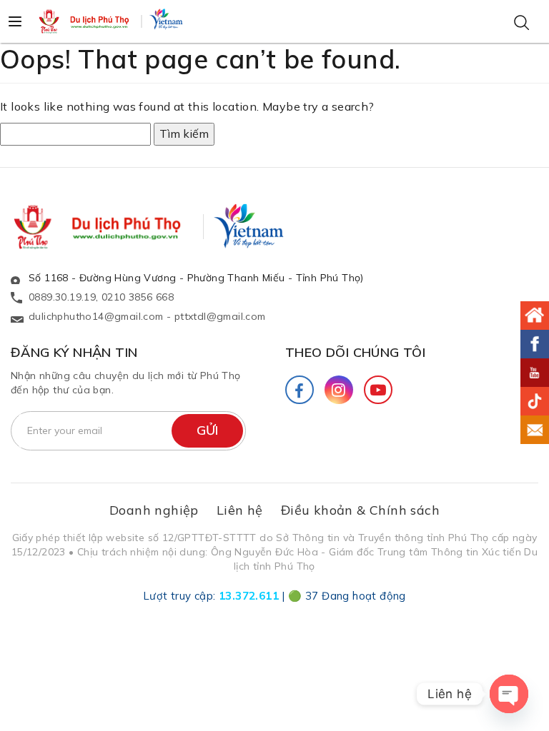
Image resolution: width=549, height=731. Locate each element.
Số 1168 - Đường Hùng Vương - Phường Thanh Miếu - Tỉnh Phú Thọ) (196, 277)
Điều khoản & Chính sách (360, 510)
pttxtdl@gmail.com (220, 316)
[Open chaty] (509, 694)
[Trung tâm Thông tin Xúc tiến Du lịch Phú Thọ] (85, 21)
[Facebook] (299, 389)
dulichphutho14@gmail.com (96, 316)
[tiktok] (534, 401)
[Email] (534, 429)
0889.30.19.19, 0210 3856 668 (101, 297)
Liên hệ (240, 510)
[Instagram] (339, 389)
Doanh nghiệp (154, 510)
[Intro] (534, 315)
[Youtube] (378, 389)
